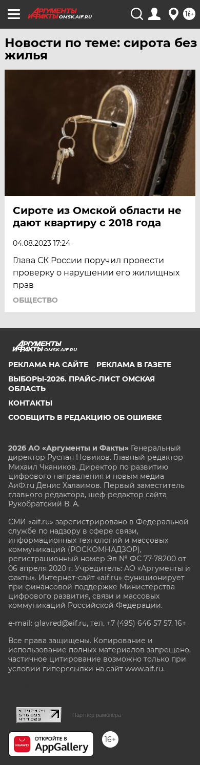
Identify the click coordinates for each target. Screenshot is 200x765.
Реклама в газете (133, 364)
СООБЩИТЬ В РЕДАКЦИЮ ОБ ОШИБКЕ (85, 417)
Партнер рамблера (96, 715)
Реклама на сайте (48, 364)
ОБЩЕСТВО (35, 300)
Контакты (30, 403)
